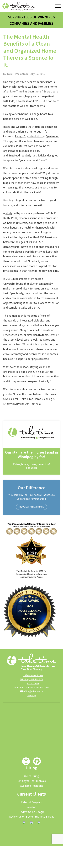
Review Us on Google (31, 812)
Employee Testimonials (31, 781)
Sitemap (31, 695)
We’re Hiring (31, 776)
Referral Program (31, 802)
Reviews (31, 807)
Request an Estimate (31, 506)
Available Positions (31, 785)
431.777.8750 (33, 683)
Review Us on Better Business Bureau (31, 816)
